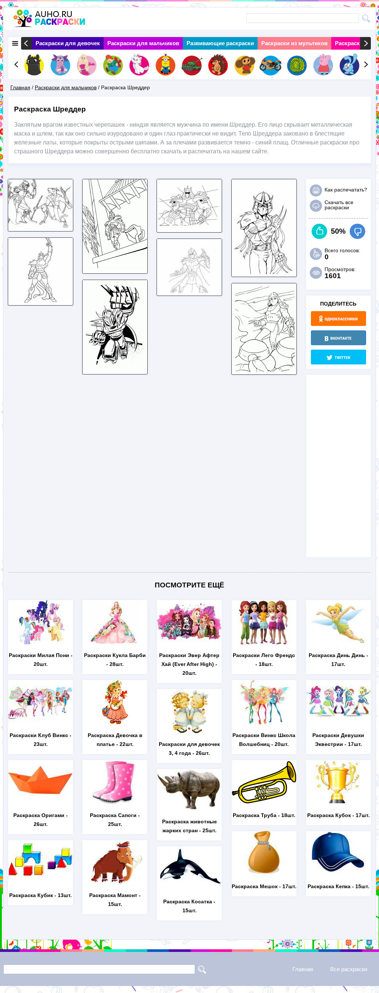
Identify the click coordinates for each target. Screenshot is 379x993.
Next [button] (365, 43)
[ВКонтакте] (338, 337)
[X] (338, 357)
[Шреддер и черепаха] (189, 227)
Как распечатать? (346, 190)
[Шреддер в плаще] (115, 369)
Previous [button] (26, 43)
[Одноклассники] (338, 318)
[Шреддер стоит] (115, 269)
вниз (357, 231)
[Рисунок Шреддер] (264, 272)
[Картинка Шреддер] (264, 370)
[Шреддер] (40, 300)
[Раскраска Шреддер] (189, 291)
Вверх (320, 231)
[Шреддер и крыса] (40, 226)
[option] (68, 43)
